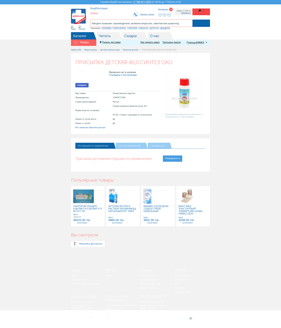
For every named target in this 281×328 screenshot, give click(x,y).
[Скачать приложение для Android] (82, 28)
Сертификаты (157, 145)
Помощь (147, 270)
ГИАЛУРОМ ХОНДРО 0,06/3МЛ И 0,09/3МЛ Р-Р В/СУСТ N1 (87, 208)
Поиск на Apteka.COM (150, 283)
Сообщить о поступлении (123, 75)
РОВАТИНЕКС (119, 28)
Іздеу (176, 283)
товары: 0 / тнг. (184, 11)
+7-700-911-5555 (141, 2)
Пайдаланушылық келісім (152, 301)
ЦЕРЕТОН (154, 28)
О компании (100, 317)
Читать (105, 35)
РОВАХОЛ (143, 28)
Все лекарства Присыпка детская (90, 127)
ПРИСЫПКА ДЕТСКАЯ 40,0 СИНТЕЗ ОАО (91, 244)
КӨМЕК (180, 270)
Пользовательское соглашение (120, 305)
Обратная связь (84, 296)
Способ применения (129, 145)
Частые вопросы (148, 288)
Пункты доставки (111, 42)
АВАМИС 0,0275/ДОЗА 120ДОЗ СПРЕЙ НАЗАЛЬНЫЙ (155, 208)
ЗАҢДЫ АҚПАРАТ (153, 296)
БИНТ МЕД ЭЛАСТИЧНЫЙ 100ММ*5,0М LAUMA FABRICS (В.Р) (190, 210)
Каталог (79, 35)
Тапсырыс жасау (171, 42)
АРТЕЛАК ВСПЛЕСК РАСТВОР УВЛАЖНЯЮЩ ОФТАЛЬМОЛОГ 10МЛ (122, 208)
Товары (74, 275)
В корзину (82, 223)
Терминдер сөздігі (182, 292)
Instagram (81, 85)
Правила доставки (148, 279)
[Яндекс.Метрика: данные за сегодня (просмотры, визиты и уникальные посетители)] (198, 318)
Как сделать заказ (150, 42)
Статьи (108, 275)
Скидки (130, 35)
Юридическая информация (116, 298)
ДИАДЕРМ (165, 28)
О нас (154, 35)
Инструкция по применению (93, 145)
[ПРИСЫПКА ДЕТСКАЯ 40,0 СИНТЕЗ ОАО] (74, 244)
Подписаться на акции (81, 301)
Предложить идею (79, 312)
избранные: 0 (186, 13)
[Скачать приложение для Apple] (74, 28)
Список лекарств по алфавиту (85, 283)
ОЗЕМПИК (132, 28)
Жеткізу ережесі (181, 279)
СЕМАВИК (106, 28)
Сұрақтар (178, 288)
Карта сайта (118, 317)
